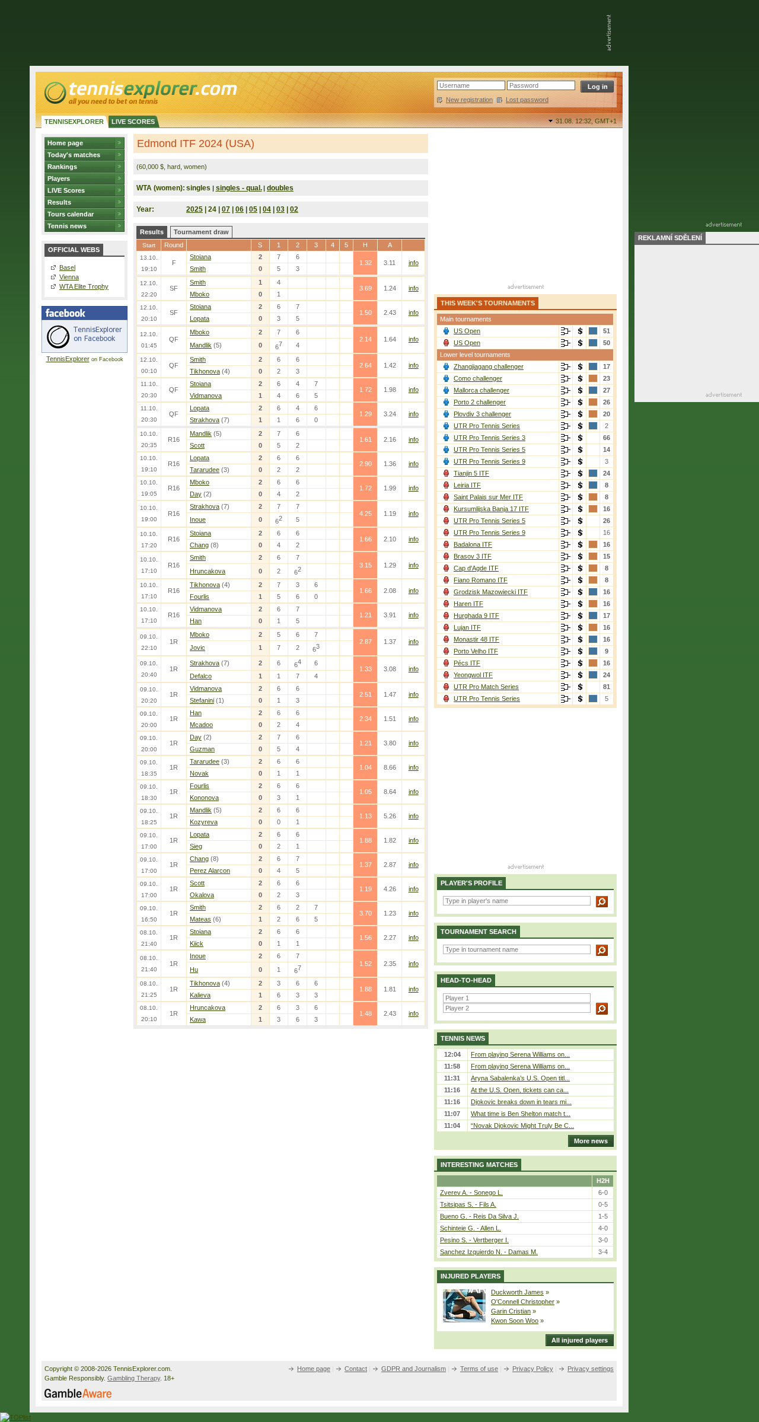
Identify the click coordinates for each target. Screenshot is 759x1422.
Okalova (202, 894)
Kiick (196, 943)
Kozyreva (204, 821)
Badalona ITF (473, 544)
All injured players (579, 1340)
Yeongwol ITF (473, 674)
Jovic (197, 647)
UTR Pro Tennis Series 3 (489, 437)
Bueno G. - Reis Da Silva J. (479, 1216)
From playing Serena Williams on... (520, 1054)
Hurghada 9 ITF (476, 615)
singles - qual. (239, 188)
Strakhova (204, 419)
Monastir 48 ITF (476, 639)
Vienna (69, 276)
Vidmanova (206, 395)
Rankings (62, 166)
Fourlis (199, 596)
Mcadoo (201, 724)
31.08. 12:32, (586, 121)
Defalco (201, 676)
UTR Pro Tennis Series (487, 425)
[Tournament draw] (565, 331)
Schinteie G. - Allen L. (470, 1228)
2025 (194, 209)
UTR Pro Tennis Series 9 (489, 461)
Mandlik (201, 345)
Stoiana (200, 256)
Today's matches (73, 154)
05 (253, 209)
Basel (67, 267)
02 (294, 209)
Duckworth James (517, 1292)
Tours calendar (70, 214)
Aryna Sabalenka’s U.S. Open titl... (520, 1078)
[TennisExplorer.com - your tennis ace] (139, 92)
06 (239, 209)
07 (226, 209)
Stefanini (202, 700)
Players (58, 178)
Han (196, 620)
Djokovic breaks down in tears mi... (521, 1101)
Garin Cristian (511, 1311)
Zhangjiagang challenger (489, 366)
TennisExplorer (68, 358)
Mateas (200, 919)
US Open (467, 330)
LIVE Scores (66, 190)
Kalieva (200, 995)
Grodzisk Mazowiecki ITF (491, 591)
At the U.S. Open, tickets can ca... (520, 1089)
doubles (280, 188)
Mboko (199, 294)
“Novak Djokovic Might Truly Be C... (522, 1125)
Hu (194, 969)
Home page (65, 142)
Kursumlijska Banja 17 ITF (491, 508)
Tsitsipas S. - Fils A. (468, 1204)
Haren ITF (468, 603)
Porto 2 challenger (480, 402)
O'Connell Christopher (522, 1301)
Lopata (199, 318)
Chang (199, 545)
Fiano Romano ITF (481, 580)
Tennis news (67, 225)
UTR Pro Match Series (486, 686)
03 (280, 209)
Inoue (198, 519)
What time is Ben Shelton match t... (520, 1113)
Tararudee (204, 469)
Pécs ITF (467, 663)
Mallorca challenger (481, 390)
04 (267, 209)
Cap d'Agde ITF (476, 568)
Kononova (204, 797)
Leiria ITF (467, 485)
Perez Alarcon (210, 870)
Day (196, 494)
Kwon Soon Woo (514, 1320)
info (414, 262)
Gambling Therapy (133, 1378)
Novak (199, 773)
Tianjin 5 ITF (471, 473)
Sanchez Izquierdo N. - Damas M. (489, 1251)
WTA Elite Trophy (84, 286)
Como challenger (478, 378)
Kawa (198, 1019)
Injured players (470, 1276)
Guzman (202, 749)
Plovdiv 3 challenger (482, 413)
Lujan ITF (467, 627)
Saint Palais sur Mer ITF (488, 496)
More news (591, 1140)
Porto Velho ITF (476, 651)
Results (59, 202)
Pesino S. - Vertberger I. (474, 1240)
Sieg (196, 846)
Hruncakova (207, 571)
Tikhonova (205, 371)
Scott (197, 445)
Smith (198, 268)
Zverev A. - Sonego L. (471, 1192)
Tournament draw (201, 231)
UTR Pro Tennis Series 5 (489, 449)
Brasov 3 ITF (473, 556)
